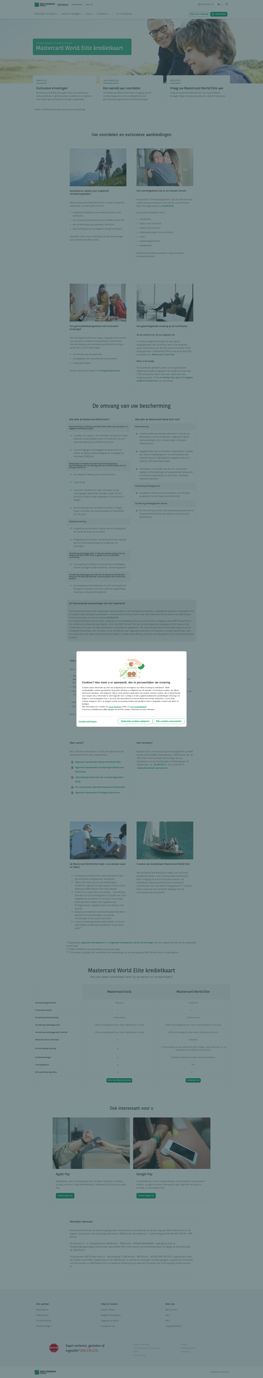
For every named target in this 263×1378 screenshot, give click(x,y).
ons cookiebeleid (138, 707)
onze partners (115, 707)
